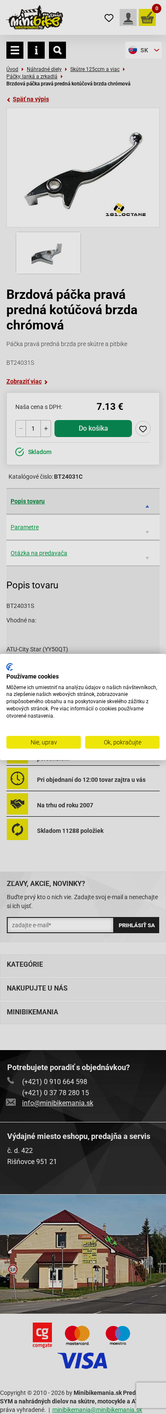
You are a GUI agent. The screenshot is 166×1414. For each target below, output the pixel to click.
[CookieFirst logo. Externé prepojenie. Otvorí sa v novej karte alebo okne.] (9, 667)
